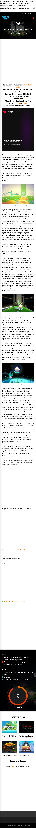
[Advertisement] (18, 61)
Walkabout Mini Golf (9, 755)
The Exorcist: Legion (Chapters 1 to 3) (26, 737)
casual (6, 508)
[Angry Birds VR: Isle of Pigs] (9, 733)
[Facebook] (28, 13)
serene (29, 508)
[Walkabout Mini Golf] (9, 752)
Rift (25, 508)
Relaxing (19, 508)
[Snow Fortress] (26, 752)
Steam (25, 103)
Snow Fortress (24, 755)
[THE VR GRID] (5, 19)
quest (14, 508)
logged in (13, 766)
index (10, 508)
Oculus (18, 103)
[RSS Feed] (22, 13)
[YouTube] (30, 13)
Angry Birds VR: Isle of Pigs (9, 737)
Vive (3, 509)
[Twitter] (25, 13)
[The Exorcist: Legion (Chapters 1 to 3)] (26, 733)
